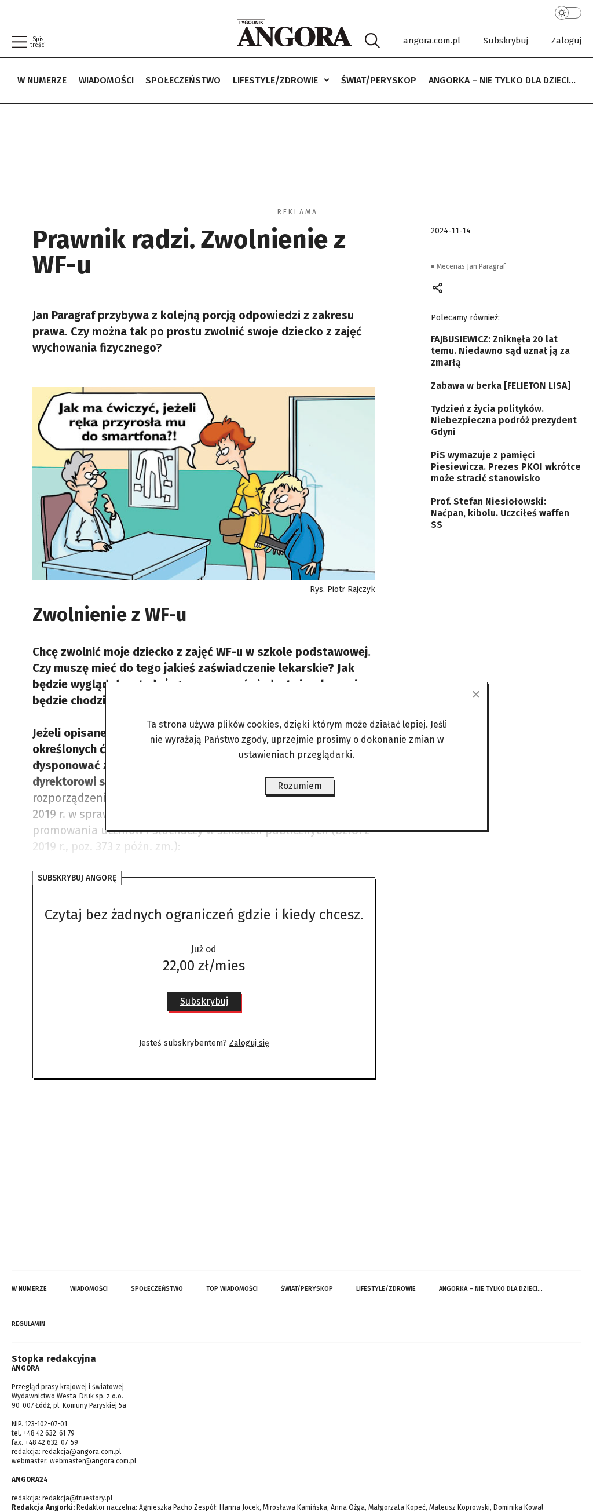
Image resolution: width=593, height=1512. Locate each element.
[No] (475, 694)
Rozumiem (299, 785)
